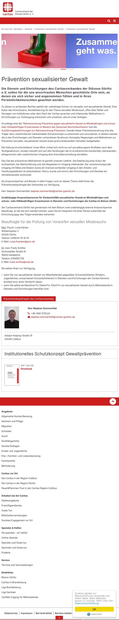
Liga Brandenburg (11, 587)
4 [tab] (70, 69)
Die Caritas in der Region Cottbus (19, 478)
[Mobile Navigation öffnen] (114, 20)
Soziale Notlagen (10, 446)
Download (26, 368)
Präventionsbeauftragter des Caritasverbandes (28, 298)
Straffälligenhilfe (10, 441)
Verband (29, 29)
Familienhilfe (8, 460)
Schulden (6, 431)
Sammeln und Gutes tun (14, 547)
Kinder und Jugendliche (14, 450)
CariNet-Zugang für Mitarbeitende (19, 597)
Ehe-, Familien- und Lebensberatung (20, 455)
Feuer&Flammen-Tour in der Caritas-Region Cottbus (29, 488)
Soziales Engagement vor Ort (17, 520)
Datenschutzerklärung (87, 603)
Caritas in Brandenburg (13, 582)
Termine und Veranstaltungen (17, 564)
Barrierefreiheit (44, 613)
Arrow (59, 617)
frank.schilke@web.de (22, 261)
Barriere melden (63, 613)
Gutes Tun (6, 510)
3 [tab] (63, 69)
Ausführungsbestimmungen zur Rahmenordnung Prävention (33, 130)
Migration (6, 426)
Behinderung (8, 465)
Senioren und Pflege (12, 421)
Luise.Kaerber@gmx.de (22, 241)
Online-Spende (9, 537)
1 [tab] (49, 69)
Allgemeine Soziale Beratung (16, 416)
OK (94, 609)
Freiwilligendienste (11, 505)
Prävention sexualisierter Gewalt (49, 29)
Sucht (4, 436)
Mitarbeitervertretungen (14, 515)
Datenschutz (11, 613)
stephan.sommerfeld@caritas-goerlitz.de (53, 191)
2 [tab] (56, 69)
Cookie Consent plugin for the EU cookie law (94, 614)
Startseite (18, 29)
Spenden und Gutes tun (13, 542)
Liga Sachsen (8, 592)
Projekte (5, 552)
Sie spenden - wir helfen (14, 532)
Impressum (27, 613)
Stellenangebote (10, 500)
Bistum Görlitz (8, 577)
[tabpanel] (59, 51)
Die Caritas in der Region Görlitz (18, 483)
